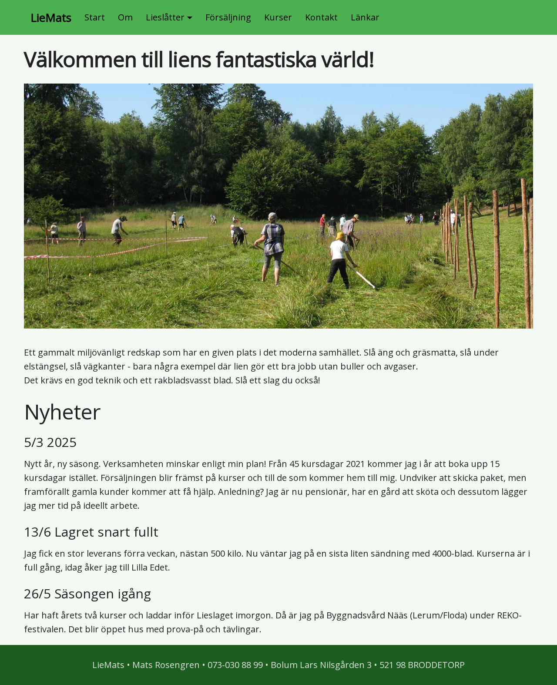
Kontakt (321, 17)
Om (125, 17)
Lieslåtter (165, 17)
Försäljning (228, 17)
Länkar (365, 17)
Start (94, 17)
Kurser (278, 17)
